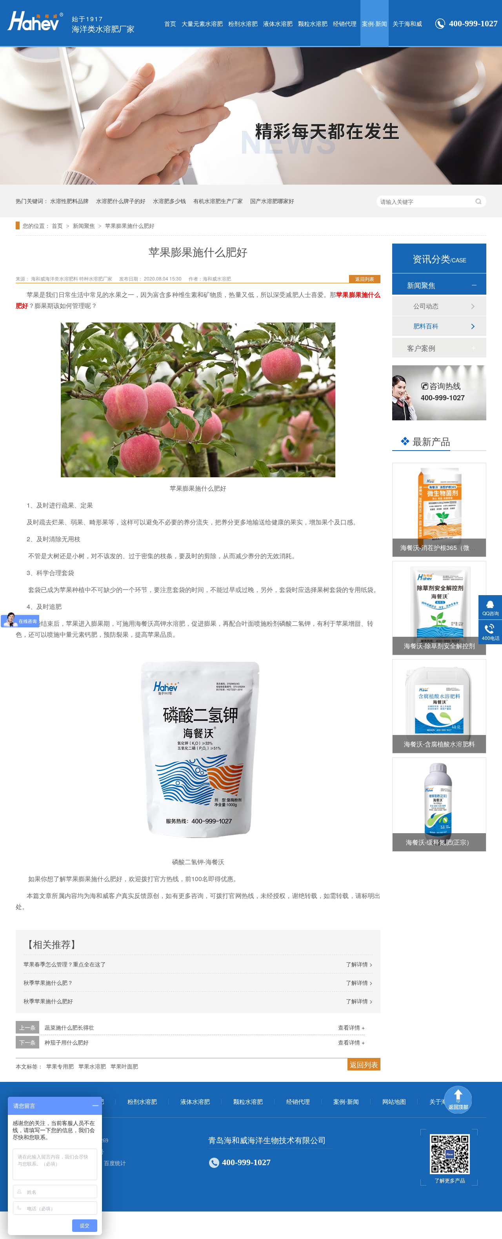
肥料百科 (425, 325)
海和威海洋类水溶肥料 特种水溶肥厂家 (72, 278)
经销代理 (344, 23)
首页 (170, 23)
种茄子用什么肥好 (67, 1042)
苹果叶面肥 (124, 1066)
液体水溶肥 (278, 23)
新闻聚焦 (84, 225)
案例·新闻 (374, 23)
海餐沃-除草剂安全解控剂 (439, 645)
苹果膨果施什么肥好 (130, 225)
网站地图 (394, 1102)
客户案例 (421, 348)
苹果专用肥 (60, 1066)
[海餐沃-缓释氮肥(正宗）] (439, 804)
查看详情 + (351, 1027)
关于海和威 (407, 23)
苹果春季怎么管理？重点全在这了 (65, 964)
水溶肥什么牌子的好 (121, 201)
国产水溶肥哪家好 (272, 201)
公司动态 (425, 305)
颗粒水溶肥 (312, 23)
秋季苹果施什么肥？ (48, 982)
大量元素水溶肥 (202, 23)
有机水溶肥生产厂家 (218, 201)
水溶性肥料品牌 (69, 201)
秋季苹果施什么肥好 (48, 1001)
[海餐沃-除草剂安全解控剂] (439, 608)
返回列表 (364, 278)
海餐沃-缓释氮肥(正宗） (439, 842)
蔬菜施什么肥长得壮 (69, 1027)
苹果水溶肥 (92, 1066)
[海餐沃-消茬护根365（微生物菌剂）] (439, 510)
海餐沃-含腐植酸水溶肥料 (439, 743)
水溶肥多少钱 (169, 201)
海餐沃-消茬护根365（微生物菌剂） (450, 547)
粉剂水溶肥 (243, 23)
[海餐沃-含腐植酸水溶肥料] (439, 706)
